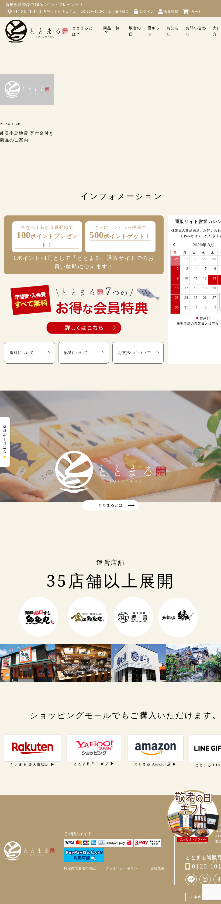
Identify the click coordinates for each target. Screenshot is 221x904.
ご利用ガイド (78, 833)
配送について (76, 352)
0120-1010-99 (32, 11)
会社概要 (158, 868)
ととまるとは (110, 505)
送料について (22, 352)
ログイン (147, 11)
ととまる (36, 31)
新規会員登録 (17, 4)
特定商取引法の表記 (80, 868)
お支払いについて (134, 352)
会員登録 (171, 11)
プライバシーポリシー (123, 868)
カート (196, 11)
